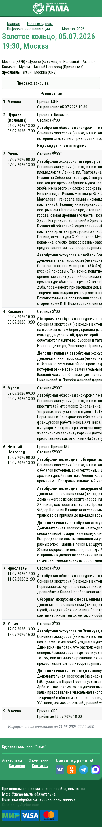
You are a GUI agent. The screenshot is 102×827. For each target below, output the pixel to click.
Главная (13, 23)
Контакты (40, 765)
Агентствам (12, 760)
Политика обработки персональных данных (38, 799)
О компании (38, 760)
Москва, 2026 (73, 29)
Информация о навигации (28, 29)
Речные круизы (40, 23)
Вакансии (17, 765)
